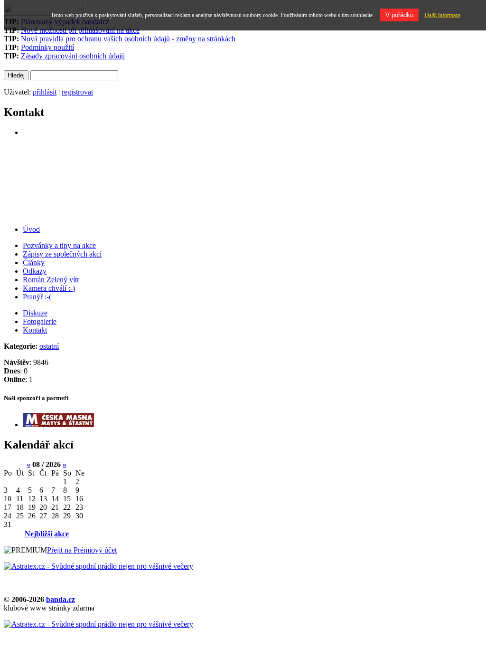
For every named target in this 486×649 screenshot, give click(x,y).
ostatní (49, 346)
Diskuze (35, 313)
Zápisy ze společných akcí (62, 254)
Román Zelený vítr (51, 280)
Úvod (31, 229)
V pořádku (399, 15)
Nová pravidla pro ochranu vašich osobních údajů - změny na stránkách (128, 39)
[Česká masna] (58, 424)
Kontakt (35, 330)
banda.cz (60, 599)
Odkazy (35, 271)
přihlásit (44, 92)
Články (34, 262)
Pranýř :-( (37, 297)
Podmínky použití (47, 47)
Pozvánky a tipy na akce (59, 245)
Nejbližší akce (47, 534)
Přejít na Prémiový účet (82, 550)
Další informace (442, 15)
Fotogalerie (39, 321)
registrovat (77, 92)
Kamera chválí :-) (49, 288)
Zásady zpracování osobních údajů (73, 56)
